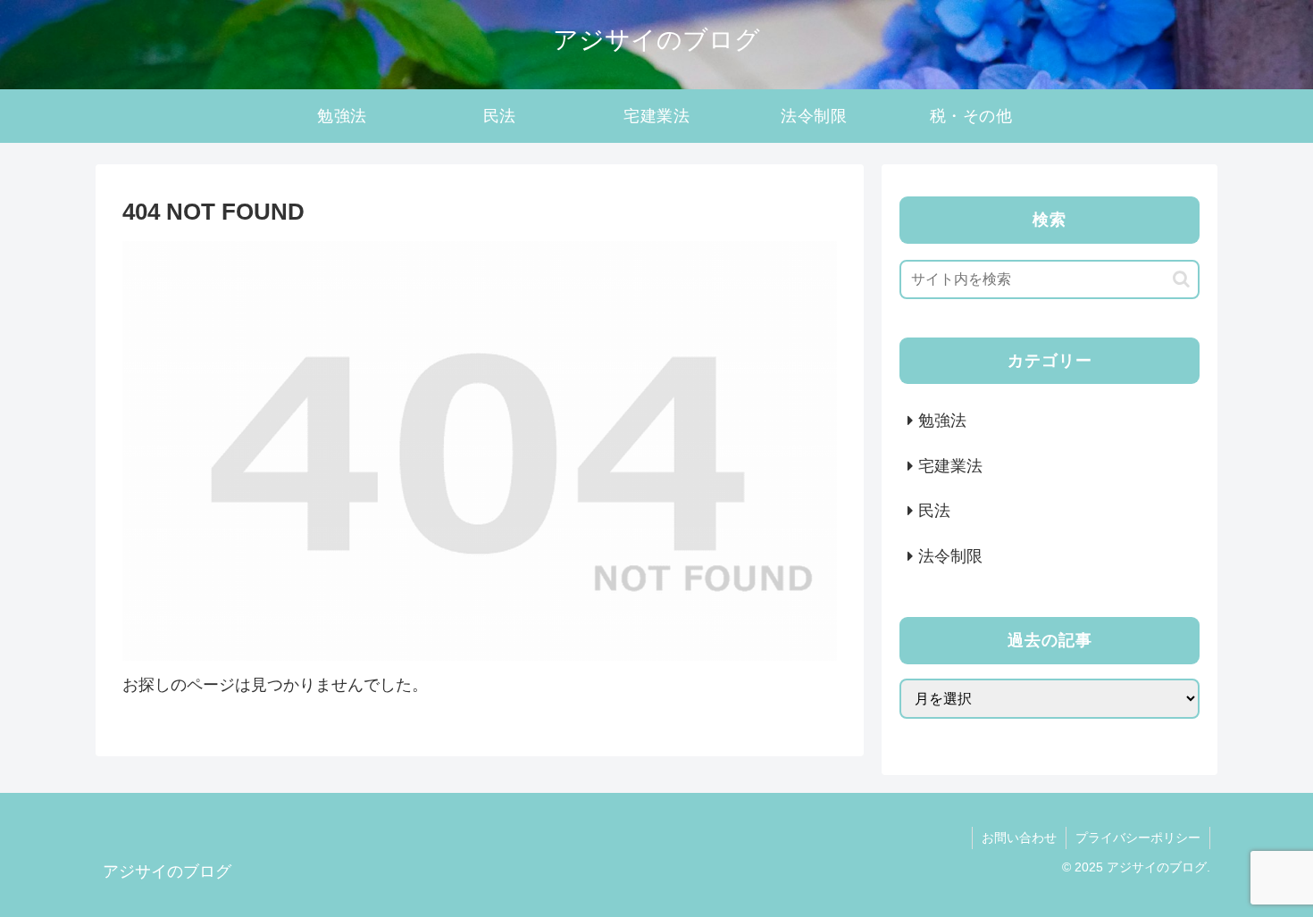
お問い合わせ (1019, 837)
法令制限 (950, 556)
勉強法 (942, 420)
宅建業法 (950, 466)
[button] (1181, 279)
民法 (934, 511)
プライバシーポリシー (1137, 837)
